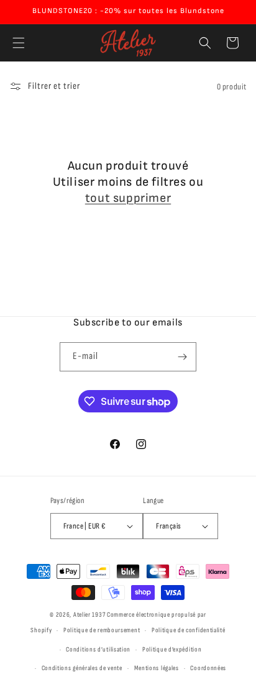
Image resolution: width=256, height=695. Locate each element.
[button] (18, 43)
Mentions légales (156, 668)
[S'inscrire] (182, 356)
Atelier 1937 (89, 615)
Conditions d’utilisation (98, 649)
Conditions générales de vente (82, 668)
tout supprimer (128, 198)
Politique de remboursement (101, 630)
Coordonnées (208, 668)
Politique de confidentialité (189, 630)
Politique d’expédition (171, 649)
